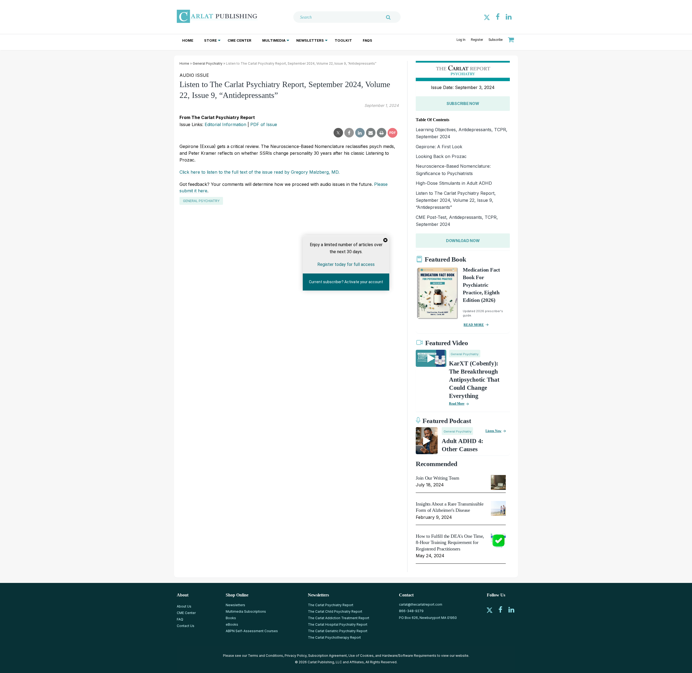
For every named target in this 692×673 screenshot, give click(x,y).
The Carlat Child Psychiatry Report (335, 611)
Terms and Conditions (265, 656)
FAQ (180, 619)
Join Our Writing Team (437, 478)
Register (477, 40)
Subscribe (495, 40)
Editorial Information (225, 124)
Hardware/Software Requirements (409, 656)
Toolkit (343, 40)
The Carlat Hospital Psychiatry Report (337, 624)
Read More (456, 403)
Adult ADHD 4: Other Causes (462, 445)
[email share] (370, 133)
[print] (381, 133)
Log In (461, 40)
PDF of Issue (263, 124)
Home (187, 40)
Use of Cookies (361, 656)
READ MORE (474, 324)
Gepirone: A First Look (439, 146)
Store (210, 40)
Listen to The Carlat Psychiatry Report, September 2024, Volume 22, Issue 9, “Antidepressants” (456, 200)
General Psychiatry (207, 63)
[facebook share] (349, 133)
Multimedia (273, 40)
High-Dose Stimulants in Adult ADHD (454, 183)
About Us (184, 606)
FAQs (367, 40)
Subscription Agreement (327, 656)
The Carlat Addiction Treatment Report (338, 618)
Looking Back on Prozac (441, 156)
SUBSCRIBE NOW (463, 103)
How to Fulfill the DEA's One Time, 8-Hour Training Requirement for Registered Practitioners (450, 542)
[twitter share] (338, 133)
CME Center (239, 40)
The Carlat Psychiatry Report (330, 605)
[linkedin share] (360, 133)
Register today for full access (346, 264)
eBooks (232, 624)
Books (231, 618)
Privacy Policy (296, 656)
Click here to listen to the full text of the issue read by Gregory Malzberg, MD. (259, 172)
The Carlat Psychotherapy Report (334, 637)
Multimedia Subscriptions (246, 611)
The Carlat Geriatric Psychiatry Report (337, 631)
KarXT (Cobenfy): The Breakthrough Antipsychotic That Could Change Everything (474, 379)
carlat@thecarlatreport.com (420, 604)
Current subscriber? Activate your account (346, 282)
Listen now (493, 431)
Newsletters (310, 40)
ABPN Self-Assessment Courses (252, 631)
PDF (392, 133)
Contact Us (185, 626)
